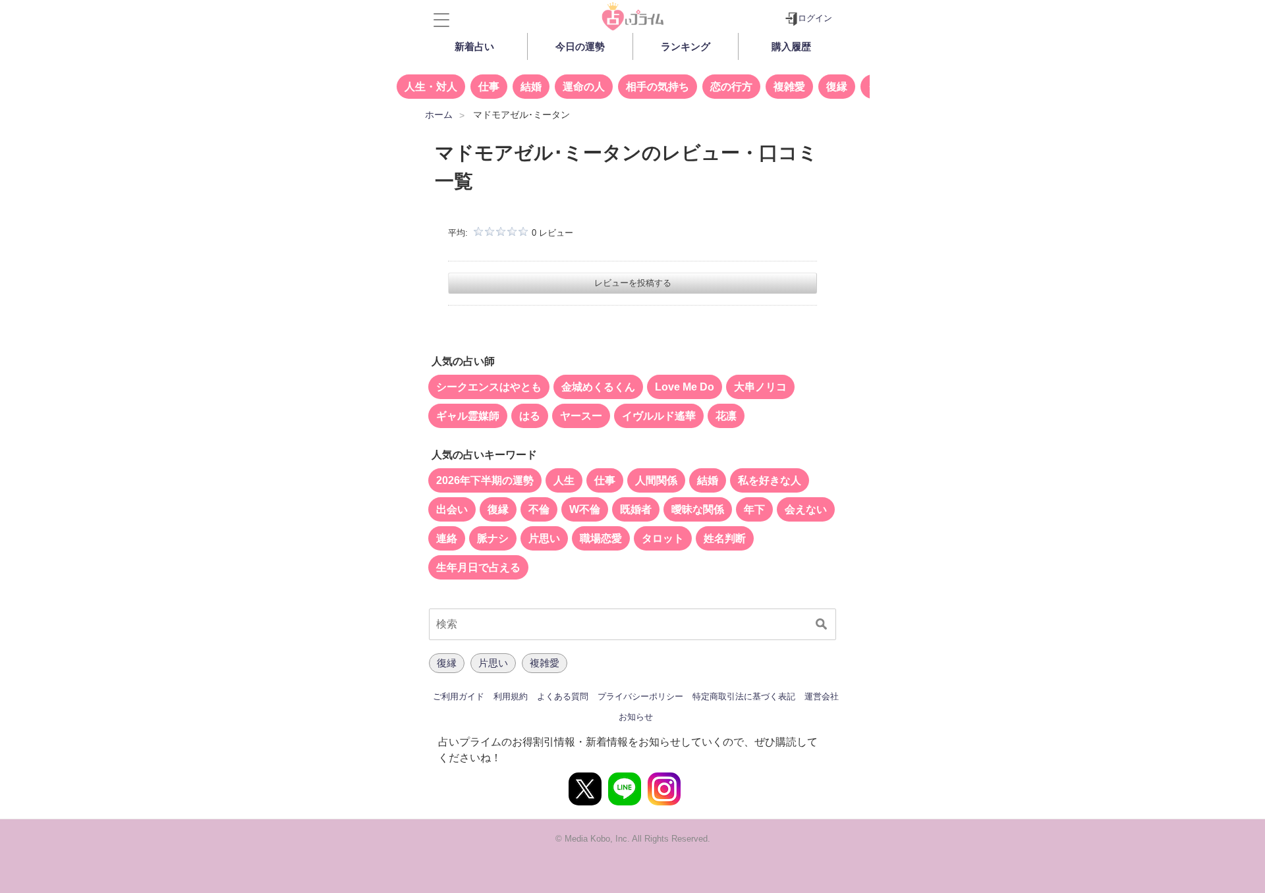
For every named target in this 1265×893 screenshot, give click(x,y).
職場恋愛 (601, 538)
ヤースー (581, 415)
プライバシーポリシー (640, 696)
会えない (806, 509)
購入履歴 (791, 46)
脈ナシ (493, 538)
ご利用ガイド (458, 696)
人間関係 (656, 480)
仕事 (488, 86)
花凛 (726, 415)
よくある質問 (562, 696)
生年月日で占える (478, 567)
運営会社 (821, 696)
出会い (452, 509)
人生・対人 (431, 86)
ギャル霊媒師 (467, 415)
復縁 (836, 86)
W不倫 (584, 509)
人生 (564, 480)
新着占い (474, 46)
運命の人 (584, 86)
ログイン (815, 18)
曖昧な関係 (697, 509)
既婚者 (636, 509)
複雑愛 (789, 86)
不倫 (538, 509)
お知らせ (636, 717)
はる (529, 415)
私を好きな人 (769, 480)
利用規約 (510, 696)
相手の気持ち (657, 86)
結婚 (531, 86)
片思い (544, 538)
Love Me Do (684, 386)
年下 (754, 509)
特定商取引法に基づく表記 (743, 696)
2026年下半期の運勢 (485, 480)
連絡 (446, 538)
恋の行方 (731, 86)
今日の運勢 (580, 46)
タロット (663, 538)
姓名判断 (725, 538)
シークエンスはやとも (489, 386)
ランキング (685, 46)
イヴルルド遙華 (659, 415)
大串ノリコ (760, 386)
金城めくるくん (598, 386)
